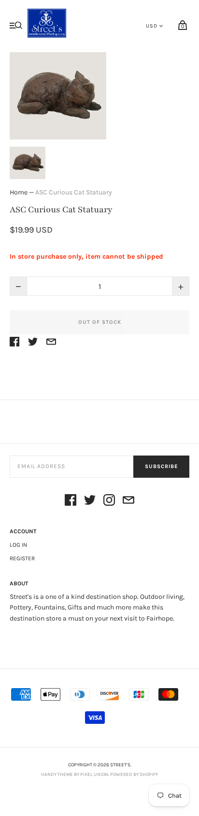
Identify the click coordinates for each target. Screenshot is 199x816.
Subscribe (161, 466)
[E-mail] (128, 501)
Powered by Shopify (134, 774)
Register (22, 558)
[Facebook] (70, 501)
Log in (18, 544)
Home (19, 192)
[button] (27, 163)
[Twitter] (90, 501)
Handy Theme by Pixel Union (74, 774)
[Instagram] (109, 501)
